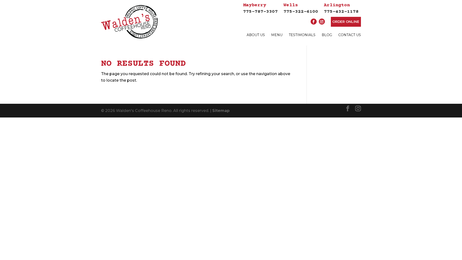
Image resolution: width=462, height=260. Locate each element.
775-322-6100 (300, 8)
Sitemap (221, 110)
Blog (327, 35)
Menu (276, 35)
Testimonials (302, 35)
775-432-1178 (341, 8)
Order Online (345, 22)
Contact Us (349, 35)
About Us (256, 35)
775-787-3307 (260, 8)
